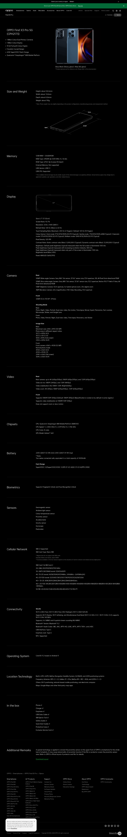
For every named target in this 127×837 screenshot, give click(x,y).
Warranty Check (49, 787)
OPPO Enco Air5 (31, 807)
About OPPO (60, 10)
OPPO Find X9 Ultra (13, 787)
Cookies (24, 833)
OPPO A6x (10, 813)
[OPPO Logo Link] (9, 11)
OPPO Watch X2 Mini (32, 798)
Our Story (85, 782)
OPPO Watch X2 (31, 796)
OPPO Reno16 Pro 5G (13, 796)
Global (71, 1)
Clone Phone (48, 791)
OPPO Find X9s (11, 789)
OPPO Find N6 (11, 782)
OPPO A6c (10, 808)
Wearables (41, 10)
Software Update (49, 789)
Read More (14, 828)
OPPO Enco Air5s (31, 810)
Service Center (49, 784)
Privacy (9, 833)
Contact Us (47, 782)
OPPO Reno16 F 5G (13, 801)
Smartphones (20, 10)
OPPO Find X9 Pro (12, 791)
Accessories (50, 10)
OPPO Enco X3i (30, 815)
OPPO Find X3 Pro (31, 773)
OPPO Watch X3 (31, 793)
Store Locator (67, 784)
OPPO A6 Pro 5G (12, 804)
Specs (118, 15)
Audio (34, 10)
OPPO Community (106, 782)
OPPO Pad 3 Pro (31, 789)
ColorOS (69, 10)
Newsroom (85, 789)
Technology (85, 784)
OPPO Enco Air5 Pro (32, 805)
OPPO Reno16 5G (12, 799)
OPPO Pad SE (30, 786)
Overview (109, 15)
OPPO (9, 773)
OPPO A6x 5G (11, 811)
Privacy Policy (48, 794)
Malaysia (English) (114, 833)
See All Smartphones (13, 816)
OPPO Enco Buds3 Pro (33, 817)
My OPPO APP (86, 791)
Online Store (67, 782)
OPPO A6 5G (11, 806)
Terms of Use (16, 833)
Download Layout (42, 759)
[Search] (113, 11)
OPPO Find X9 (11, 794)
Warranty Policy (49, 799)
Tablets (28, 10)
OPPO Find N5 (11, 784)
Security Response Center (52, 796)
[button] (119, 833)
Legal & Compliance (34, 833)
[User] (117, 11)
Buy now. (80, 5)
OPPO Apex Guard (87, 787)
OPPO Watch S (30, 791)
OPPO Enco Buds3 (31, 812)
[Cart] (120, 11)
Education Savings (69, 787)
